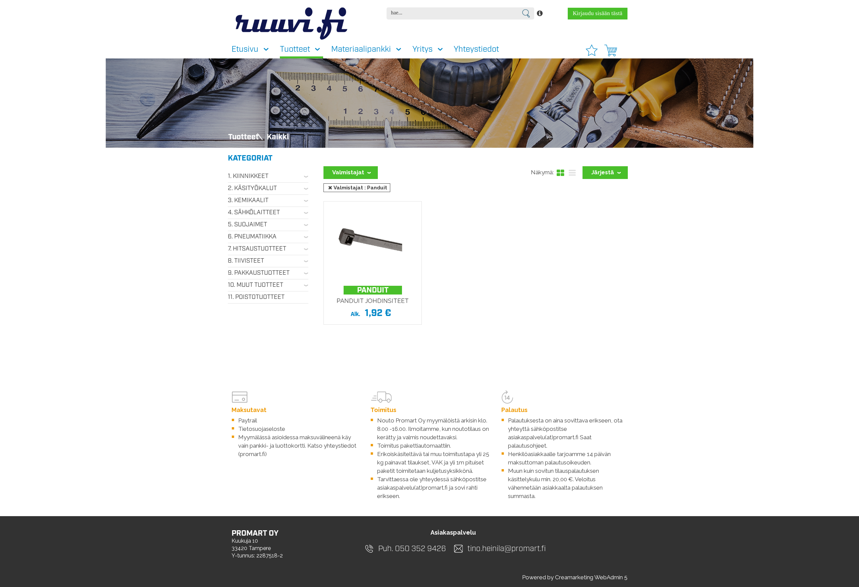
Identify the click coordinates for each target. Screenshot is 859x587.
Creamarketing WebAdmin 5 (591, 577)
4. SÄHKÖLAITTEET (254, 213)
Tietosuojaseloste (261, 428)
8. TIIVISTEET (246, 261)
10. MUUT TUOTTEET (255, 285)
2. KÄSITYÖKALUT (252, 188)
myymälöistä (443, 420)
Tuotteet (243, 137)
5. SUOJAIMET (247, 225)
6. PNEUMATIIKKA (252, 237)
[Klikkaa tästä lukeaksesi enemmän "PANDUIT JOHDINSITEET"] (372, 242)
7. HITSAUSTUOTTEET (257, 249)
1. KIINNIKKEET (248, 176)
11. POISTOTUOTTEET (256, 297)
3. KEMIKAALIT (248, 200)
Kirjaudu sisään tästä (597, 13)
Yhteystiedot (476, 49)
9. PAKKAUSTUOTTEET (259, 273)
